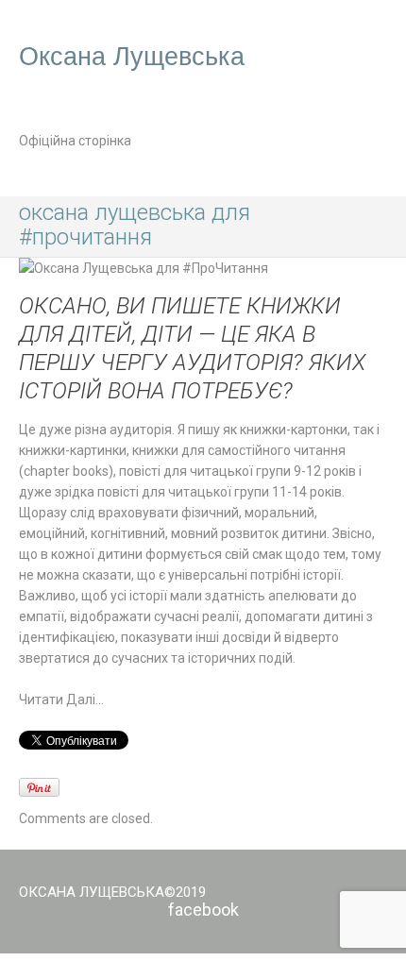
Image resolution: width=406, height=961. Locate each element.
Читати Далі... (61, 699)
